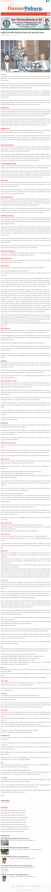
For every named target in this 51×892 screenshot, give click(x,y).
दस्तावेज (28, 886)
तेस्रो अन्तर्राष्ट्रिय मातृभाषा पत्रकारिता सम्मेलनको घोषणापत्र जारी (13, 811)
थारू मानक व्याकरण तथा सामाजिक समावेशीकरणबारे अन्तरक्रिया (13, 822)
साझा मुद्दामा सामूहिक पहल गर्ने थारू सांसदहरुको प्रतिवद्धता (12, 832)
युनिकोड (37, 886)
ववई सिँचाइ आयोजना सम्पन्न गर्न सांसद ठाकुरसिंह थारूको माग (13, 820)
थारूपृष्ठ (32, 886)
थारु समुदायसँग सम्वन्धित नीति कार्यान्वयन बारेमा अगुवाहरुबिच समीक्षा (15, 829)
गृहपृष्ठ (13, 886)
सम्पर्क (23, 886)
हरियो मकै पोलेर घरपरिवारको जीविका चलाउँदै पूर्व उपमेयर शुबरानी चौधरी (15, 827)
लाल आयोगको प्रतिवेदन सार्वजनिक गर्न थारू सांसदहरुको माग (13, 815)
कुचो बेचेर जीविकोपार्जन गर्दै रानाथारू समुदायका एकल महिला (13, 813)
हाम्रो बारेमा (18, 886)
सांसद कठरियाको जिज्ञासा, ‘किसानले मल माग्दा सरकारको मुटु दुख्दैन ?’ (15, 818)
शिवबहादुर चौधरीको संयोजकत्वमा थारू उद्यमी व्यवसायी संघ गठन (13, 825)
